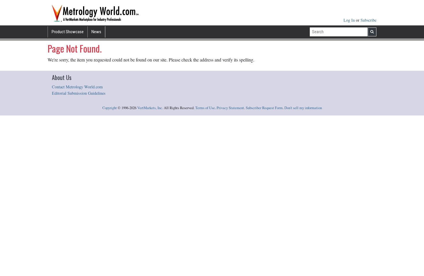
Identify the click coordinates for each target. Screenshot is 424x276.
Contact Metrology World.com (77, 86)
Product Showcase (68, 31)
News (96, 31)
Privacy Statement (230, 107)
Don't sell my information (303, 107)
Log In (350, 20)
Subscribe (368, 20)
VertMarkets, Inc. (150, 107)
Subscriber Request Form (264, 107)
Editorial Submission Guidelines (79, 93)
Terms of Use (205, 107)
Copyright (109, 107)
